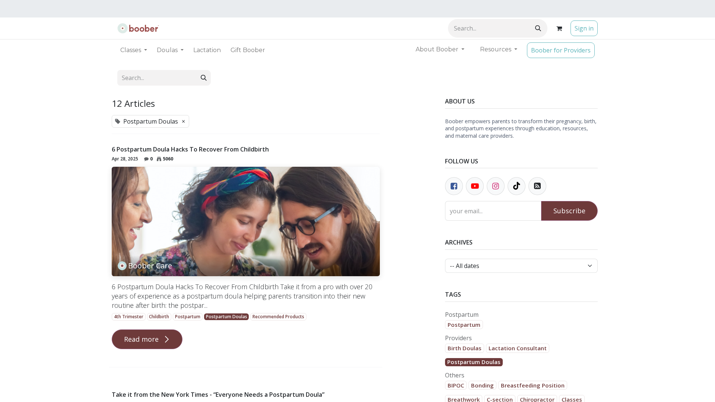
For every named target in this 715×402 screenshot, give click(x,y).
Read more (142, 339)
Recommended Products (278, 316)
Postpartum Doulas (226, 316)
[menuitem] (207, 50)
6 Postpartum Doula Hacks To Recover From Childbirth (190, 149)
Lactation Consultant (518, 348)
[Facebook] (454, 186)
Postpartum (187, 316)
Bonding (482, 385)
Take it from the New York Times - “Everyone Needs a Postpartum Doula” (218, 394)
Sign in (584, 28)
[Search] (538, 28)
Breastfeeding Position (533, 385)
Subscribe (569, 210)
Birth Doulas (465, 348)
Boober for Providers (561, 50)
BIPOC (456, 385)
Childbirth (159, 316)
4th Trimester (128, 316)
